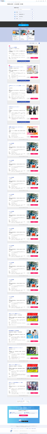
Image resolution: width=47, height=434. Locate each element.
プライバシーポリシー (22, 428)
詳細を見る (34, 77)
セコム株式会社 (10, 144)
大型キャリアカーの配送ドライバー (14, 313)
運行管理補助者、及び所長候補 (14, 330)
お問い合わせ (30, 428)
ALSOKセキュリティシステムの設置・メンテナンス (17, 86)
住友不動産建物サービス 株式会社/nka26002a (14, 48)
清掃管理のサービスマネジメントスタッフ (16, 347)
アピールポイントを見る (23, 80)
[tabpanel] (23, 35)
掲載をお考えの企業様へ (34, 428)
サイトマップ (18, 428)
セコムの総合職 (11, 143)
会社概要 (27, 428)
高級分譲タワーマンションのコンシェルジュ (16, 66)
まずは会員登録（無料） (23, 415)
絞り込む (32, 9)
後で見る (29, 77)
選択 (32, 14)
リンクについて (14, 428)
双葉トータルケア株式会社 (12, 128)
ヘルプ (25, 428)
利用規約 (12, 428)
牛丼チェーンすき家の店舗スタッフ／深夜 (16, 382)
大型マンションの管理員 (13, 47)
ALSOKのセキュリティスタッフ (14, 106)
